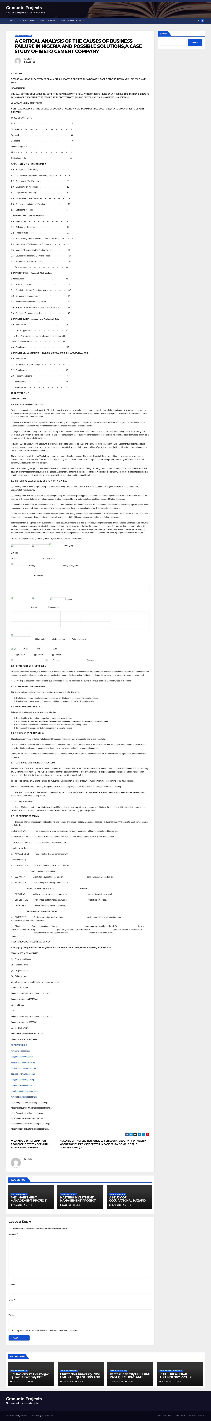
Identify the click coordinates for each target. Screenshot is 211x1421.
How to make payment (73, 21)
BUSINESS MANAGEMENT (23, 35)
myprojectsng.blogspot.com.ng (24, 1097)
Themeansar (48, 1416)
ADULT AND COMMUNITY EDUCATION (171, 1371)
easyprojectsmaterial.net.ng (23, 1074)
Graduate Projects (24, 7)
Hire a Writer (27, 21)
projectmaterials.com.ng (21, 1085)
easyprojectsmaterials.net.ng (23, 1068)
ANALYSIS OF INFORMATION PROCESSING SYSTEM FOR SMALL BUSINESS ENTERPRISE (30, 1144)
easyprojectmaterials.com (22, 1057)
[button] (198, 21)
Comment (13, 1234)
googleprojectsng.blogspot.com (24, 1091)
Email (12, 1300)
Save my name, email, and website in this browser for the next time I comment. (45, 1330)
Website (12, 1315)
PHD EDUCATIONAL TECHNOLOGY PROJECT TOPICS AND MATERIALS (177, 1377)
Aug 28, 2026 (18, 1382)
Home (12, 21)
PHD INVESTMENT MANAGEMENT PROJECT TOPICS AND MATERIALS (29, 1200)
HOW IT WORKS (48, 21)
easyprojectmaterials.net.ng (23, 1062)
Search (163, 34)
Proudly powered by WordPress (17, 1416)
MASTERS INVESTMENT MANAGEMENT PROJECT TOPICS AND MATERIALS (78, 1200)
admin (29, 59)
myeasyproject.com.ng (20, 1051)
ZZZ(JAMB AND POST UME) (19, 1371)
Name (12, 1285)
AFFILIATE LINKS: (19, 1045)
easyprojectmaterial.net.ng (22, 1080)
